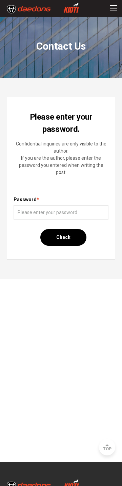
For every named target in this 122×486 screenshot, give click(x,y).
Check (63, 237)
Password (26, 199)
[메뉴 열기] (113, 8)
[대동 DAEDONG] (43, 9)
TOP (107, 449)
